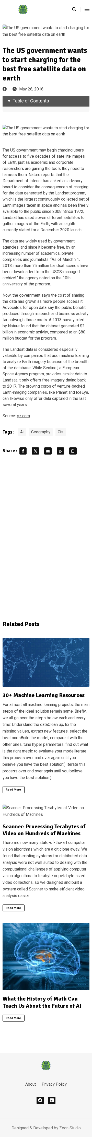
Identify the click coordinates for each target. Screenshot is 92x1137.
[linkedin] (51, 1100)
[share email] (48, 451)
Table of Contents (31, 101)
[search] (76, 9)
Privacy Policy (54, 1084)
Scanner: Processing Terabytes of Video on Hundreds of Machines (44, 830)
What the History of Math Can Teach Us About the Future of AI (42, 1002)
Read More (13, 789)
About (30, 1084)
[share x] (35, 451)
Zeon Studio (70, 1128)
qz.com (23, 416)
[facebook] (40, 1100)
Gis (60, 432)
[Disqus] (46, 537)
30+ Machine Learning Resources (44, 695)
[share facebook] (23, 451)
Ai (22, 432)
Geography (40, 432)
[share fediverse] (60, 451)
